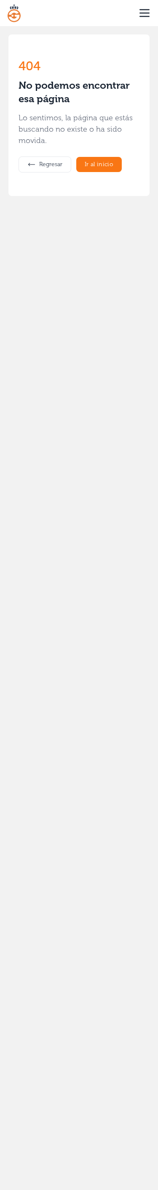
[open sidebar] (144, 13)
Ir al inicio (99, 164)
